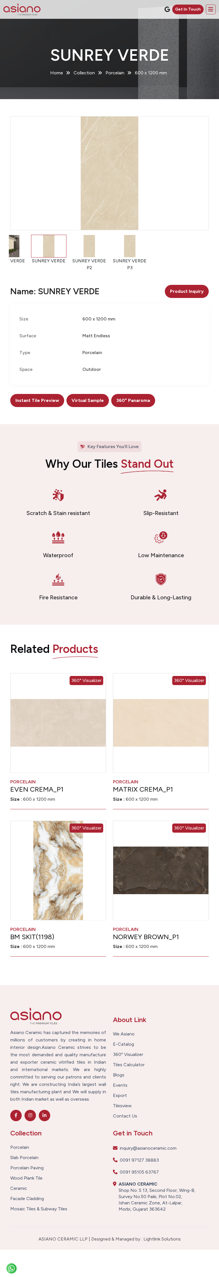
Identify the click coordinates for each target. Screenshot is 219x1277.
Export (120, 1095)
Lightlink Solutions (162, 1239)
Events (120, 1085)
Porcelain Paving (27, 1168)
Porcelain (19, 1147)
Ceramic (18, 1188)
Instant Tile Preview (37, 400)
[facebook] (16, 1115)
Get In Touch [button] (188, 9)
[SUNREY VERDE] (109, 173)
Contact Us (125, 1116)
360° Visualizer (86, 680)
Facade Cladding (27, 1198)
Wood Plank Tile (26, 1178)
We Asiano (124, 1034)
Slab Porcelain (24, 1157)
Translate (173, 24)
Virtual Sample (88, 400)
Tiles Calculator (129, 1065)
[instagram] (30, 1115)
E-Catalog (123, 1044)
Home (56, 72)
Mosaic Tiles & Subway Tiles (38, 1209)
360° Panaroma (133, 400)
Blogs (118, 1075)
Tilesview (122, 1106)
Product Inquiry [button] (187, 291)
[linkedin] (44, 1115)
